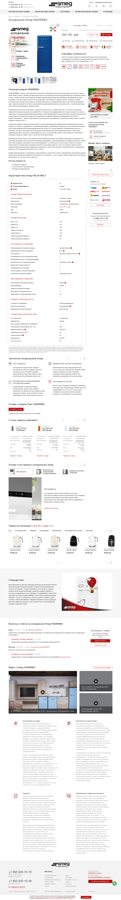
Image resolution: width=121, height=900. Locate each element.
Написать (100, 224)
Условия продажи (70, 891)
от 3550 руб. (84, 48)
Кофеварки (44, 531)
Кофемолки (56, 531)
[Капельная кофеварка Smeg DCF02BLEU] (112, 541)
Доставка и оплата (51, 875)
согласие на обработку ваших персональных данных (43, 897)
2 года (96, 48)
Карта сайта (91, 891)
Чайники (33, 531)
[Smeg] (60, 5)
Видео (68, 882)
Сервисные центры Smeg (52, 879)
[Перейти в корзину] (103, 6)
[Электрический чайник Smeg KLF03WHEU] (36, 541)
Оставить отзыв (16, 409)
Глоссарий (69, 877)
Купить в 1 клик (93, 34)
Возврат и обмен (50, 884)
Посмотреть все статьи (100, 174)
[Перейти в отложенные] (89, 6)
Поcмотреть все (100, 645)
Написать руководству (100, 881)
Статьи (47, 886)
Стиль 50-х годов (65, 207)
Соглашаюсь (86, 897)
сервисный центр (65, 657)
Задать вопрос (100, 641)
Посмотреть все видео (102, 667)
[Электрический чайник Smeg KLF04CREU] (55, 541)
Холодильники (20, 531)
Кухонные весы (92, 531)
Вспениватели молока (73, 531)
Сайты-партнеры (71, 886)
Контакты (69, 884)
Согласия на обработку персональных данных (61, 898)
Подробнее (100, 205)
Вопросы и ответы (71, 879)
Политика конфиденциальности (53, 891)
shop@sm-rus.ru (94, 873)
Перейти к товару (16, 456)
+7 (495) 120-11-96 (100, 218)
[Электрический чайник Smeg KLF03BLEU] (74, 541)
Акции (91, 2)
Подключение (49, 877)
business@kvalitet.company (99, 877)
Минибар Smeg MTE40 (35, 630)
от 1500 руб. (70, 48)
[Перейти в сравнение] (96, 6)
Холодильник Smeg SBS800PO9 (40, 647)
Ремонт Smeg (49, 882)
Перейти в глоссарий (51, 508)
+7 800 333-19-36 (16, 7)
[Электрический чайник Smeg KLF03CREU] (18, 541)
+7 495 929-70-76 (16, 4)
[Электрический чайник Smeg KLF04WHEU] (93, 541)
